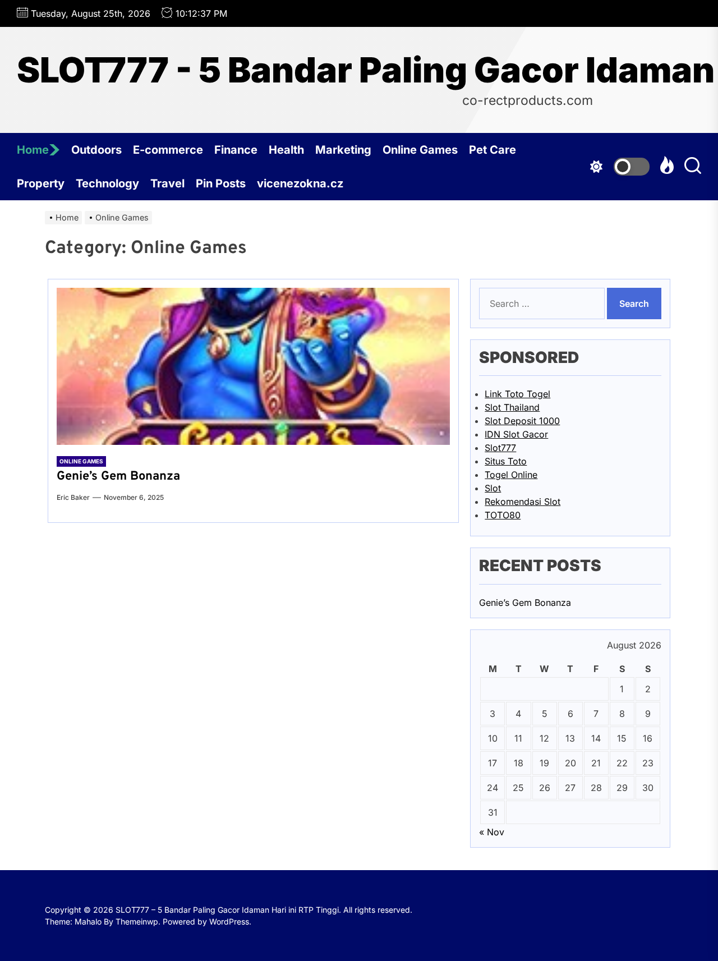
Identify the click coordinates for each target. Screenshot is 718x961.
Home (33, 150)
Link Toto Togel (517, 393)
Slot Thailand (512, 407)
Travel (167, 183)
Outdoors (96, 150)
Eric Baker (73, 497)
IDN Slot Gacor (516, 434)
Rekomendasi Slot (522, 501)
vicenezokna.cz (300, 183)
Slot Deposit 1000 (522, 420)
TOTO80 (503, 515)
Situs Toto (506, 461)
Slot (493, 488)
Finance (235, 150)
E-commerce (168, 150)
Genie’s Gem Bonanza (118, 476)
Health (286, 150)
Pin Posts (221, 183)
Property (41, 183)
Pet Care (492, 150)
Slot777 (500, 447)
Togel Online (511, 474)
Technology (107, 183)
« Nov (491, 832)
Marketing (343, 150)
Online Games (420, 150)
